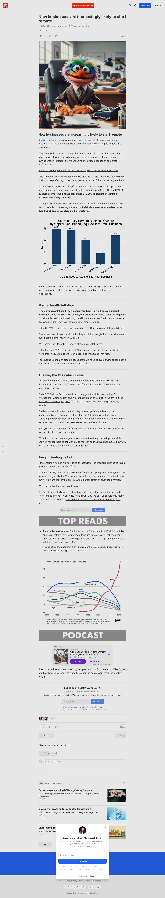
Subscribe (82, 861)
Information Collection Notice (81, 869)
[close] (106, 827)
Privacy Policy (101, 869)
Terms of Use (94, 867)
